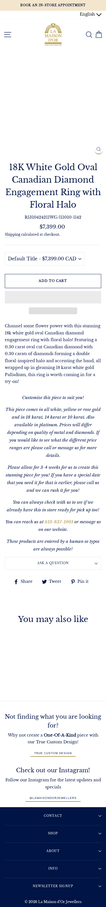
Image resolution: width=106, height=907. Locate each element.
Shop (53, 833)
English (88, 14)
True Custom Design (53, 753)
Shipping (12, 235)
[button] (53, 297)
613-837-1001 (59, 521)
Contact (53, 816)
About (53, 851)
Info (53, 868)
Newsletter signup (53, 886)
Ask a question (53, 563)
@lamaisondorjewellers (53, 798)
